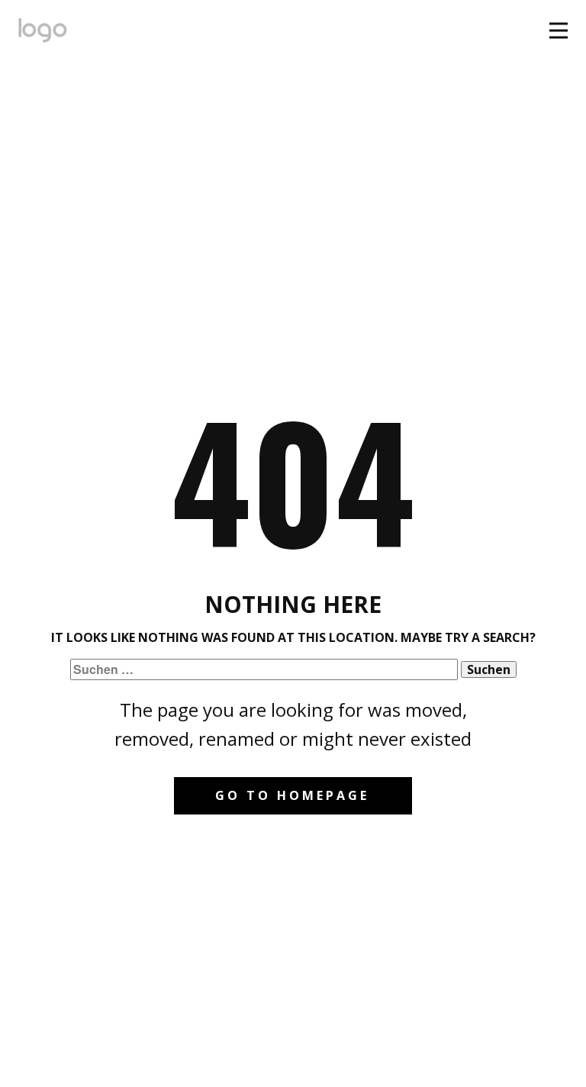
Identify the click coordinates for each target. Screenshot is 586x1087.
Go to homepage (292, 795)
